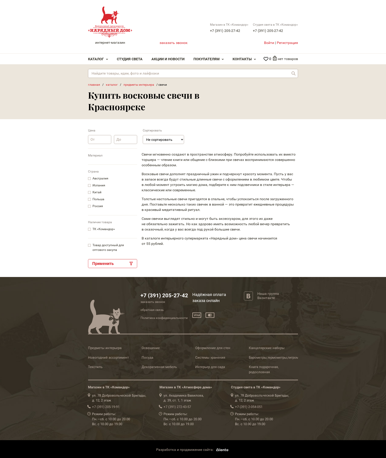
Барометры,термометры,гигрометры (277, 358)
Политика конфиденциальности (164, 318)
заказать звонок (173, 43)
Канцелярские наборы (267, 348)
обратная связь (152, 310)
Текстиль (95, 367)
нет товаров (288, 59)
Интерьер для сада (210, 367)
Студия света (130, 59)
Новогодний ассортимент (108, 358)
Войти (269, 43)
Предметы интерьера (105, 348)
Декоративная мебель (159, 367)
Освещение (151, 348)
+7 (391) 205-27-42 (225, 31)
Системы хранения (210, 358)
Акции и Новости (168, 59)
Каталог (96, 59)
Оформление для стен (212, 348)
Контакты (242, 59)
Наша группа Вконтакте (268, 295)
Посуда (147, 358)
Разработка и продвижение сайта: (185, 450)
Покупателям (206, 59)
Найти (293, 73)
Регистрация (287, 43)
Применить (103, 263)
